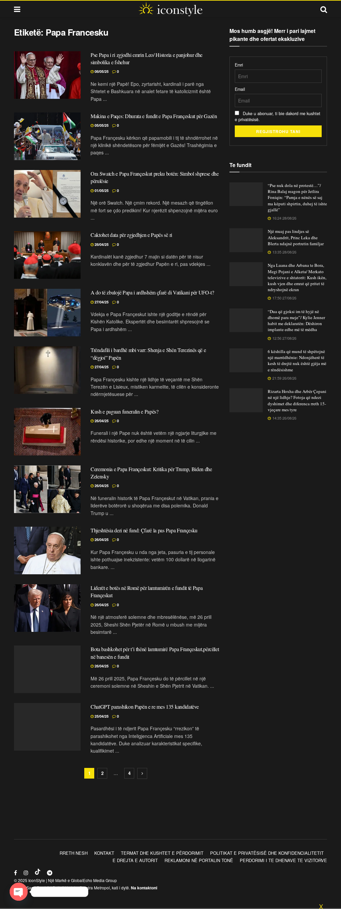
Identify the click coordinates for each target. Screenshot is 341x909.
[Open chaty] (19, 892)
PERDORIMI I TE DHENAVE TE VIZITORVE (283, 860)
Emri (239, 65)
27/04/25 (101, 301)
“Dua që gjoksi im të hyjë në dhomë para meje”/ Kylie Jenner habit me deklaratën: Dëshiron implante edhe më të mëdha (296, 320)
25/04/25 (101, 716)
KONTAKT (104, 853)
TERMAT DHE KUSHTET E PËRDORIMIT (162, 853)
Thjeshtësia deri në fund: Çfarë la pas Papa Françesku (144, 530)
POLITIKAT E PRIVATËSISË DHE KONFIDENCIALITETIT (267, 853)
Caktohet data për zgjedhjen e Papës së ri (131, 234)
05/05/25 (101, 125)
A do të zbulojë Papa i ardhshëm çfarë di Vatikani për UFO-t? (152, 292)
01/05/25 (101, 190)
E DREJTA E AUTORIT (135, 860)
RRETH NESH (74, 853)
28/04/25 (101, 244)
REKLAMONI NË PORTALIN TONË (199, 860)
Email (240, 89)
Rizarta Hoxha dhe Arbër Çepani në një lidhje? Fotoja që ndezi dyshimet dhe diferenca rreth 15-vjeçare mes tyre (297, 400)
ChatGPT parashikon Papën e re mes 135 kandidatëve (144, 706)
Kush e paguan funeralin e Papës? (125, 411)
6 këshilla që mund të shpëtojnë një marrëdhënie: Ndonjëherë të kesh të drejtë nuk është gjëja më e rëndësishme (297, 360)
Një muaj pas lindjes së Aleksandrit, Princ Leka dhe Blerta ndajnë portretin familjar (296, 237)
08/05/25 (101, 71)
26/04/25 (101, 420)
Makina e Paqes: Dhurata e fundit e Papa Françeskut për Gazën (154, 115)
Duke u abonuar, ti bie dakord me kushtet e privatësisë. (277, 116)
